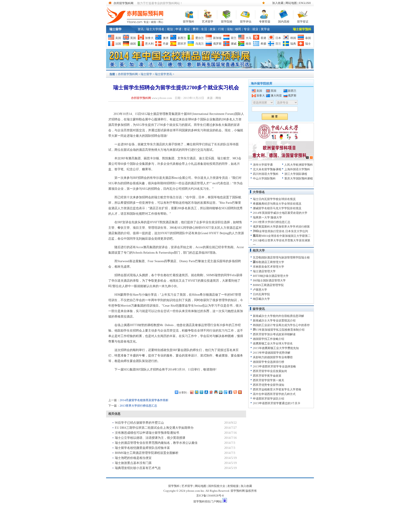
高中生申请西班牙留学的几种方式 (274, 394)
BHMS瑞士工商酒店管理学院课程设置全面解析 (146, 453)
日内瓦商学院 (261, 294)
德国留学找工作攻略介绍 (268, 339)
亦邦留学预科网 (123, 3)
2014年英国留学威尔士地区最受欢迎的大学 (280, 212)
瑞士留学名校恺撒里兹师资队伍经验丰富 (142, 448)
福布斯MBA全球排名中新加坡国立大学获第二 (282, 235)
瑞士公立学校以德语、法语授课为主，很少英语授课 (150, 437)
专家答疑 (264, 21)
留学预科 (188, 21)
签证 (187, 29)
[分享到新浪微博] (191, 392)
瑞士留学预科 (302, 29)
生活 (204, 29)
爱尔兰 (199, 38)
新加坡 (217, 38)
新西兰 (182, 38)
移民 (238, 29)
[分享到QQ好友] (215, 392)
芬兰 (278, 43)
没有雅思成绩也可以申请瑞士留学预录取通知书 (147, 432)
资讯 (141, 29)
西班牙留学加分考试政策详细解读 (274, 334)
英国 (133, 38)
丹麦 (165, 43)
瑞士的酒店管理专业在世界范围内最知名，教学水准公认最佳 (156, 442)
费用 (195, 29)
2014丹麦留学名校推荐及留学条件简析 (144, 400)
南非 (248, 43)
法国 (118, 43)
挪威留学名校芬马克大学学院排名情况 (277, 208)
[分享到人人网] (206, 392)
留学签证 (302, 21)
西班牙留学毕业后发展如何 (270, 371)
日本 (278, 38)
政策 (213, 29)
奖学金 (265, 29)
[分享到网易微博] (210, 392)
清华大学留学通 (263, 164)
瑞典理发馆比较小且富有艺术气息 (138, 468)
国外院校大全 (216, 486)
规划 (170, 29)
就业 (255, 29)
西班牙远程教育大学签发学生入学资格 (277, 389)
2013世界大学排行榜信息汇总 (138, 405)
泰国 (308, 38)
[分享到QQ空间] (196, 392)
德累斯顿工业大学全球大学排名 (273, 343)
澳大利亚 (276, 95)
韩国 (293, 38)
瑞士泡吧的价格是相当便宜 (133, 458)
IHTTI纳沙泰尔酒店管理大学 (271, 275)
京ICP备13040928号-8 (210, 495)
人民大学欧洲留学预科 (298, 164)
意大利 (149, 43)
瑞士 (308, 43)
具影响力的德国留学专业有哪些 (273, 357)
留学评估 (245, 21)
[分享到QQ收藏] (220, 392)
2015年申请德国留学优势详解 (271, 352)
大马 (248, 38)
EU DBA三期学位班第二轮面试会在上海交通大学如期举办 (154, 427)
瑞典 (293, 43)
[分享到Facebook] (230, 392)
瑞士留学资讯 (163, 74)
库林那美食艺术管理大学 (268, 266)
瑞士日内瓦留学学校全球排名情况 (274, 199)
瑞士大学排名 (155, 29)
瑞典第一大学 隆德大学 (267, 217)
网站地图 (291, 3)
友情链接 (233, 486)
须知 (230, 29)
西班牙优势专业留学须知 (268, 384)
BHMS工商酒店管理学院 (268, 285)
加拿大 (149, 38)
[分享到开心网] (239, 392)
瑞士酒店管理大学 (264, 271)
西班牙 (182, 43)
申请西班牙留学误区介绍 (268, 398)
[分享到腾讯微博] (201, 392)
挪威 (233, 43)
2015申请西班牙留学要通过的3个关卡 (276, 403)
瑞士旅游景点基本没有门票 (133, 463)
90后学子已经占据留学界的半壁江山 (139, 422)
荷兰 (233, 38)
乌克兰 (199, 43)
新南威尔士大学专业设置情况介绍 (274, 320)
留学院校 (226, 21)
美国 (118, 38)
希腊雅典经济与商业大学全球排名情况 (277, 203)
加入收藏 (278, 3)
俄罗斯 (217, 43)
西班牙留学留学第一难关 (268, 380)
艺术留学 (207, 21)
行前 (221, 29)
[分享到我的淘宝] (235, 392)
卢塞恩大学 (260, 289)
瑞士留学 (115, 29)
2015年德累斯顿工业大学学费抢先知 (276, 348)
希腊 (263, 43)
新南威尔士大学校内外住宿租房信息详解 (278, 316)
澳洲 (165, 38)
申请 (178, 29)
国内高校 (283, 21)
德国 (133, 43)
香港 (263, 38)
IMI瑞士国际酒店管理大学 (269, 280)
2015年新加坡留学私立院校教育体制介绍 (278, 329)
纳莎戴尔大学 (261, 298)
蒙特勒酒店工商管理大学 (268, 262)
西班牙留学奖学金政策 (267, 375)
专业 (247, 29)
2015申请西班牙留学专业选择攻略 (274, 366)
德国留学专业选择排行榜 (268, 361)
